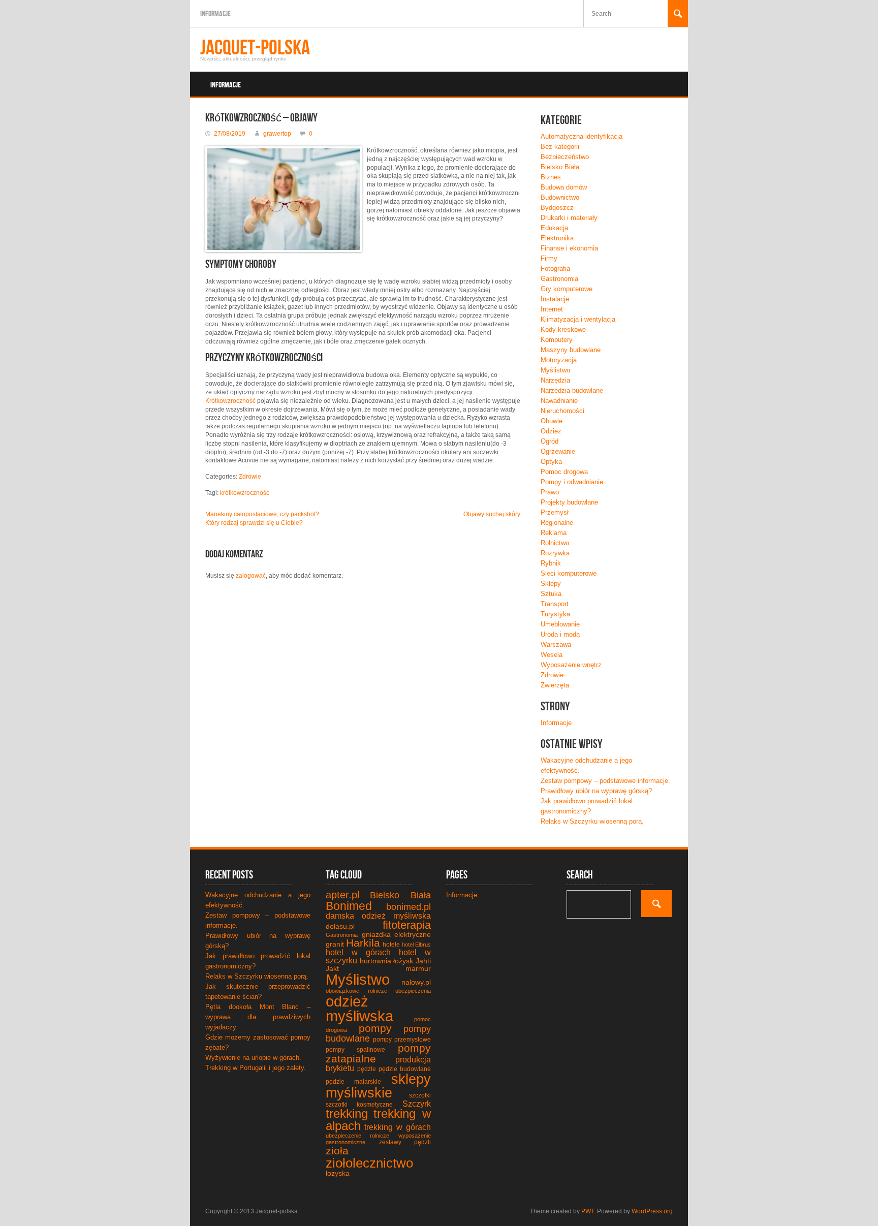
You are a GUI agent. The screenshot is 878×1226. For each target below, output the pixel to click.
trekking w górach (397, 1127)
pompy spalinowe (355, 1049)
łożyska (338, 1173)
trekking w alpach (378, 1120)
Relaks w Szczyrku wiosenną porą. (592, 821)
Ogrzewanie (558, 451)
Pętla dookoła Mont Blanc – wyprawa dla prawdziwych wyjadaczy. (257, 1017)
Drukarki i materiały (569, 218)
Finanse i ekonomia (569, 248)
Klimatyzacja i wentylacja (578, 319)
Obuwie (551, 421)
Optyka (551, 461)
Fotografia (555, 268)
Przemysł (555, 512)
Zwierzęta (555, 685)
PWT (587, 1211)
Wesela (551, 654)
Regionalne (557, 522)
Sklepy (551, 583)
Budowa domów (564, 187)
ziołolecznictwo (369, 1163)
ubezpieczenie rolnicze (357, 1136)
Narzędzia (555, 380)
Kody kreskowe (563, 329)
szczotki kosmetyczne (359, 1104)
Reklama (554, 533)
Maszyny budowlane (571, 350)
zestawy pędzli (405, 1142)
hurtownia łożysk (387, 961)
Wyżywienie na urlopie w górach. (253, 1057)
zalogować (251, 575)
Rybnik (551, 563)
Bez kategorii (560, 146)
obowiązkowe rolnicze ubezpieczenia (378, 991)
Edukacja (554, 228)
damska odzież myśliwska (378, 915)
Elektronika (557, 238)
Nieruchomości (562, 411)
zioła (337, 1150)
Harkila (363, 943)
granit (335, 944)
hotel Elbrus (416, 944)
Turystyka (555, 614)
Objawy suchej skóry (491, 514)
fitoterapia (407, 925)
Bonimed (349, 906)
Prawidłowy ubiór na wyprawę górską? (596, 791)
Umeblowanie (560, 624)
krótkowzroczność (244, 492)
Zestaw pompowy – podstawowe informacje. (605, 780)
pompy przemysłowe (402, 1039)
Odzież (551, 431)
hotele (391, 944)
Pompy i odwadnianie (572, 482)
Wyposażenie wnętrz (571, 665)
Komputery (557, 339)
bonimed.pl (408, 906)
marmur (418, 968)
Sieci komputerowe (569, 573)
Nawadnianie (559, 400)
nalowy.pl (416, 982)
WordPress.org (652, 1211)
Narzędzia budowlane (572, 390)
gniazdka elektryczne (396, 934)
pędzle (366, 1069)
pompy (375, 1028)
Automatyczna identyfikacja (581, 136)
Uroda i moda (560, 634)
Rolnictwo (555, 543)
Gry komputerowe (566, 289)
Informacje (215, 14)
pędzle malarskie (353, 1081)
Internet (552, 309)
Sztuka (551, 594)
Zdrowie (250, 476)
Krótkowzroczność (230, 400)
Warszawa (556, 644)
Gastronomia (559, 278)
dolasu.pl (340, 926)
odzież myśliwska (359, 1008)
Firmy (549, 258)
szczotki (420, 1095)
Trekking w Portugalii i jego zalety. (255, 1068)
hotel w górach (358, 952)
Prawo (550, 492)
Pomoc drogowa (564, 472)
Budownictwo (560, 197)
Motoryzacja (559, 360)
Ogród (549, 441)
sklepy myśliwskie (378, 1086)
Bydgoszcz (557, 207)
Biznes (551, 177)
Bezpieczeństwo (565, 157)
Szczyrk (416, 1103)
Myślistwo (555, 370)
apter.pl (342, 894)
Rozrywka (555, 553)
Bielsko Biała (560, 167)
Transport (555, 604)
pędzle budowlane (405, 1069)
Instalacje (555, 299)
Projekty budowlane (569, 502)
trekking (347, 1113)
